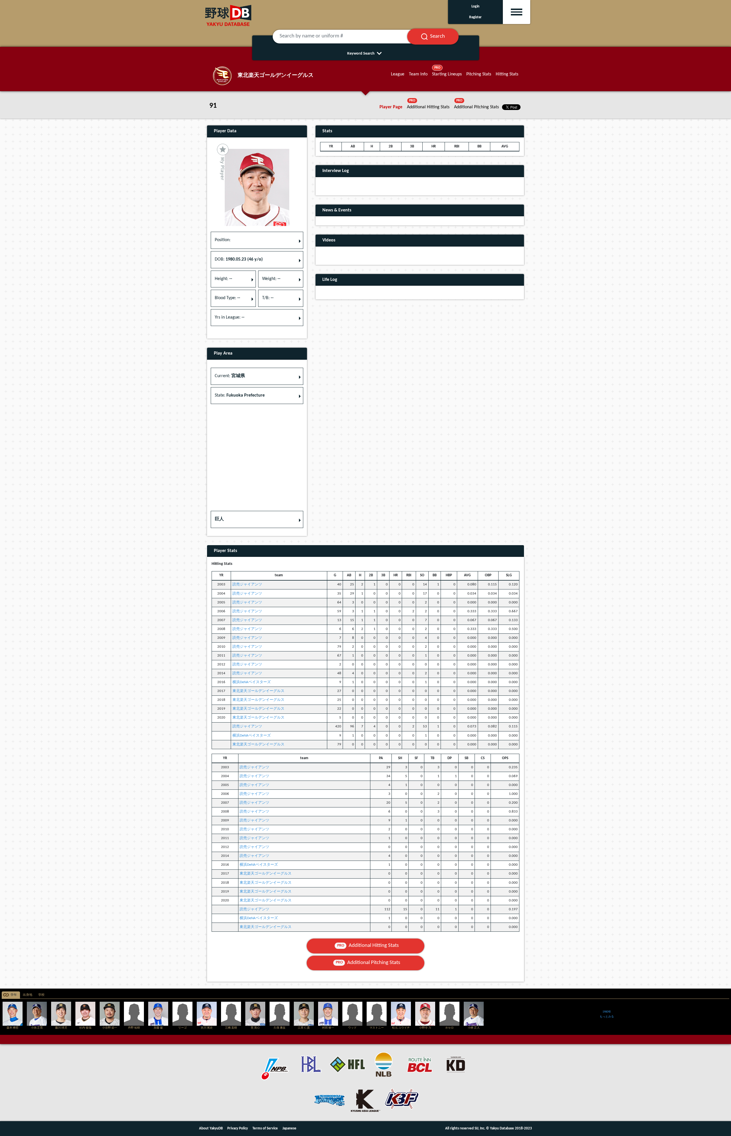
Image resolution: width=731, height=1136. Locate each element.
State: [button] (240, 395)
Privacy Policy (237, 1128)
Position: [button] (222, 240)
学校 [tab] (41, 995)
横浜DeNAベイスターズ (251, 682)
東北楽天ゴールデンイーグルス (258, 691)
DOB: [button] (239, 259)
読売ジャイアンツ (247, 584)
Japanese (289, 1128)
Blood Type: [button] (227, 298)
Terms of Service (265, 1128)
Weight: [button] (271, 279)
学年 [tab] (14, 995)
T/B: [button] (268, 298)
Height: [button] (223, 279)
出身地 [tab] (27, 995)
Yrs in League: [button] (229, 317)
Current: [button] (230, 376)
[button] (257, 519)
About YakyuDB (211, 1128)
